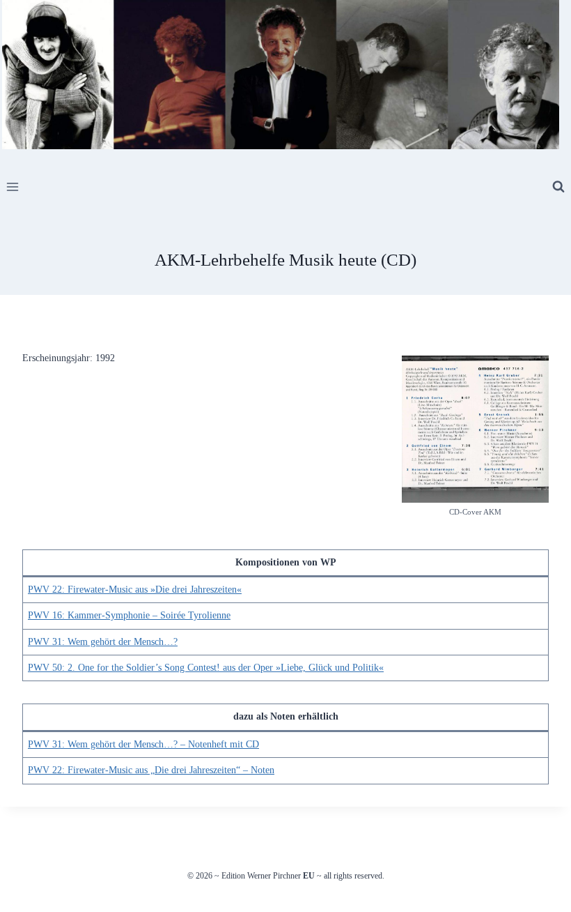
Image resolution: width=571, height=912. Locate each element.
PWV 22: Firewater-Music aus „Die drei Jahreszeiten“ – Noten (151, 770)
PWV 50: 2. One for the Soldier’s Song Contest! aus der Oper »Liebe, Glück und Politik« (206, 667)
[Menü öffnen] (13, 187)
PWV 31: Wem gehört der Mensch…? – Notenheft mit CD (143, 744)
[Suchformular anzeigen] (558, 186)
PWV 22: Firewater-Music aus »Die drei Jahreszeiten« (135, 589)
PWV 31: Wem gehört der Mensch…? (103, 642)
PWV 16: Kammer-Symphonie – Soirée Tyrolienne (129, 615)
